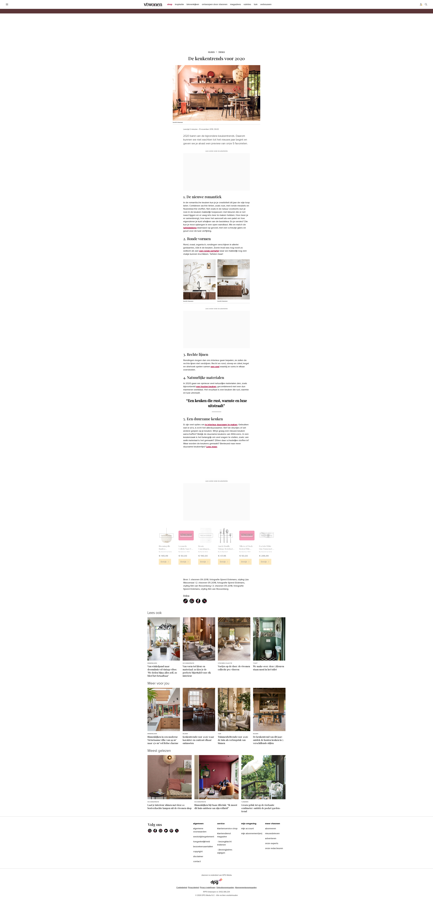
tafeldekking (190, 228)
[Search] (426, 4)
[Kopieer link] (185, 601)
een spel (215, 366)
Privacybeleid (193, 891)
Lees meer (211, 447)
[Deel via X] (204, 601)
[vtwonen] (153, 4)
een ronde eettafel (209, 251)
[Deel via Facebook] (198, 601)
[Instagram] (160, 834)
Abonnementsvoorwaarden (246, 891)
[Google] (150, 834)
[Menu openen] (7, 4)
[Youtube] (166, 834)
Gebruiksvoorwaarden (225, 891)
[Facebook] (155, 834)
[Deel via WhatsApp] (192, 601)
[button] (207, 891)
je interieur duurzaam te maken (221, 425)
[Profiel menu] (421, 4)
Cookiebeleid (181, 891)
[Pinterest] (171, 834)
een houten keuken (206, 386)
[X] (177, 834)
